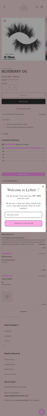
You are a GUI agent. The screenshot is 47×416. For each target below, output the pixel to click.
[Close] (43, 186)
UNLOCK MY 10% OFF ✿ (23, 223)
